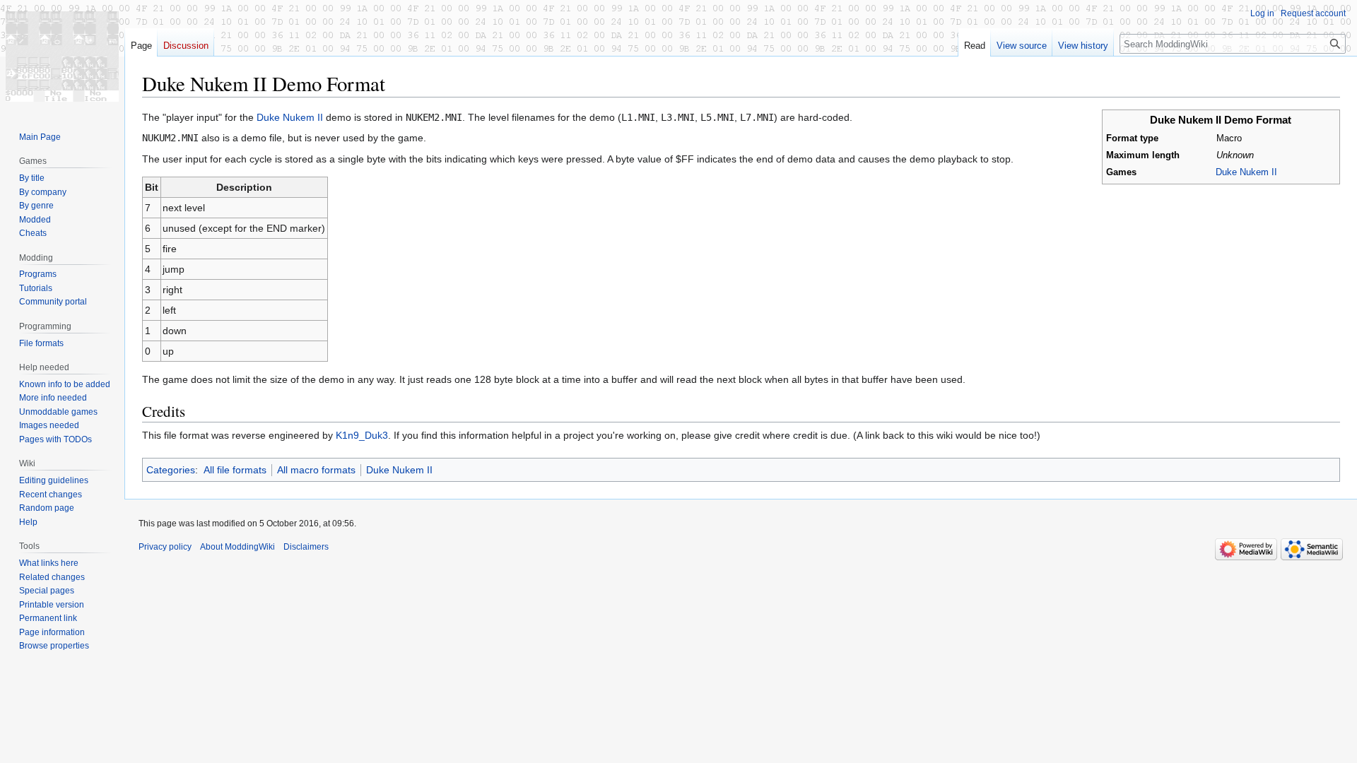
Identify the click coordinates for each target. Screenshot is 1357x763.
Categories (170, 469)
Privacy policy (165, 547)
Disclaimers (306, 547)
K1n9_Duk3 (362, 435)
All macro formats (316, 469)
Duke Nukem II (1246, 172)
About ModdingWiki (237, 547)
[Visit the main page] (62, 56)
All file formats (235, 469)
